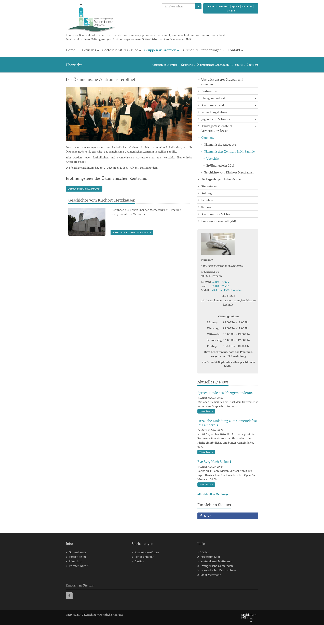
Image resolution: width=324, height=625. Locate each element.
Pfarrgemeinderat (213, 98)
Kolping (206, 193)
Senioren (207, 207)
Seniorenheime (144, 557)
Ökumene (187, 65)
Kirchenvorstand (212, 105)
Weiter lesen (205, 411)
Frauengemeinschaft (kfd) (218, 221)
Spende (235, 6)
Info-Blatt (247, 6)
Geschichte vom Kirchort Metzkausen (131, 232)
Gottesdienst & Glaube (120, 50)
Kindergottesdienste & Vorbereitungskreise (216, 128)
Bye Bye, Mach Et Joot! (214, 461)
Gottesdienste (77, 552)
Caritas (139, 561)
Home (211, 6)
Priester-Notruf (78, 566)
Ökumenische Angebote (220, 144)
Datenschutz (89, 614)
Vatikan (205, 552)
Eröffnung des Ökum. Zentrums (83, 188)
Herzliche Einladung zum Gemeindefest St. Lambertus (227, 422)
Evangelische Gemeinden (216, 566)
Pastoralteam (210, 91)
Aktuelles (88, 50)
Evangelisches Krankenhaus (218, 570)
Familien (207, 200)
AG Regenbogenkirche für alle (221, 179)
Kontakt (234, 50)
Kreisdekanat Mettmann (216, 561)
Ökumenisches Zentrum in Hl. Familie (220, 65)
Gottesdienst (223, 6)
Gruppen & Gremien (160, 50)
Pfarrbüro (75, 561)
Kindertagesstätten (147, 552)
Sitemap (231, 10)
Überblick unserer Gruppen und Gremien (222, 81)
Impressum (72, 614)
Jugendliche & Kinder (215, 119)
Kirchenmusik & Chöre (216, 214)
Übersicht (252, 65)
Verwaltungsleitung (214, 112)
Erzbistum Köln (210, 557)
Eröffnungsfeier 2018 (220, 165)
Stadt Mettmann (210, 575)
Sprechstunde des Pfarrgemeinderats (225, 392)
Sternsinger (209, 186)
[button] (227, 515)
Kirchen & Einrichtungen (202, 50)
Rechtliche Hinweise (111, 614)
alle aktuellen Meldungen (213, 494)
